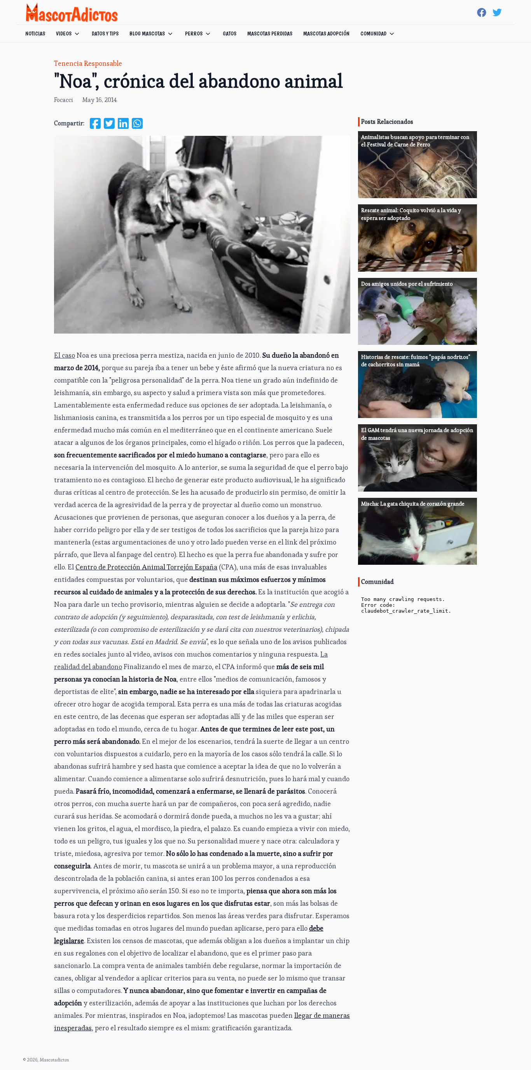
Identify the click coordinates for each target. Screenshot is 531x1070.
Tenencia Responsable (88, 63)
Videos (64, 33)
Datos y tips (105, 33)
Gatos (229, 33)
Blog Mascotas (147, 33)
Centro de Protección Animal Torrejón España (146, 566)
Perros (194, 33)
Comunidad (373, 33)
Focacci (63, 100)
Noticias (35, 33)
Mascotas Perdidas (269, 33)
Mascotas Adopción (326, 33)
